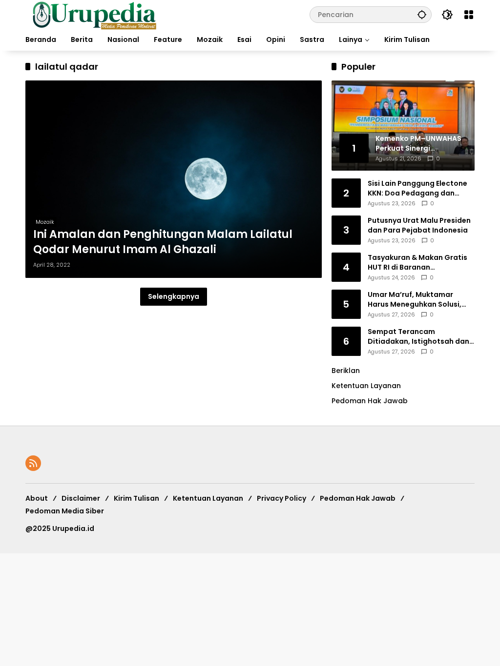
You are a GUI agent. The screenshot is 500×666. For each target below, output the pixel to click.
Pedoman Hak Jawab (358, 498)
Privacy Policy (281, 498)
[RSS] (33, 463)
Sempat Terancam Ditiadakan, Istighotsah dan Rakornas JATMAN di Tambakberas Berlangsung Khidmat (418, 336)
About (36, 498)
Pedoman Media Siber (64, 511)
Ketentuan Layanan (366, 386)
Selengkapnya (173, 296)
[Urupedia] (94, 14)
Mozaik (45, 222)
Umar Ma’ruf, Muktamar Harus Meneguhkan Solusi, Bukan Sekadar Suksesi (414, 299)
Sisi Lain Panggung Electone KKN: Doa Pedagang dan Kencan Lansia (417, 188)
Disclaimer (81, 498)
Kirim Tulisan (136, 498)
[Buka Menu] (469, 14)
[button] (422, 14)
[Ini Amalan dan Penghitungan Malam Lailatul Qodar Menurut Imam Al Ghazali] (173, 178)
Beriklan (346, 370)
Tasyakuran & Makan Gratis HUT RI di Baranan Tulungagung (417, 262)
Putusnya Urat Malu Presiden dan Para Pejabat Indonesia (419, 225)
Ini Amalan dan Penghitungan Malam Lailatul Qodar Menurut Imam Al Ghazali (162, 242)
